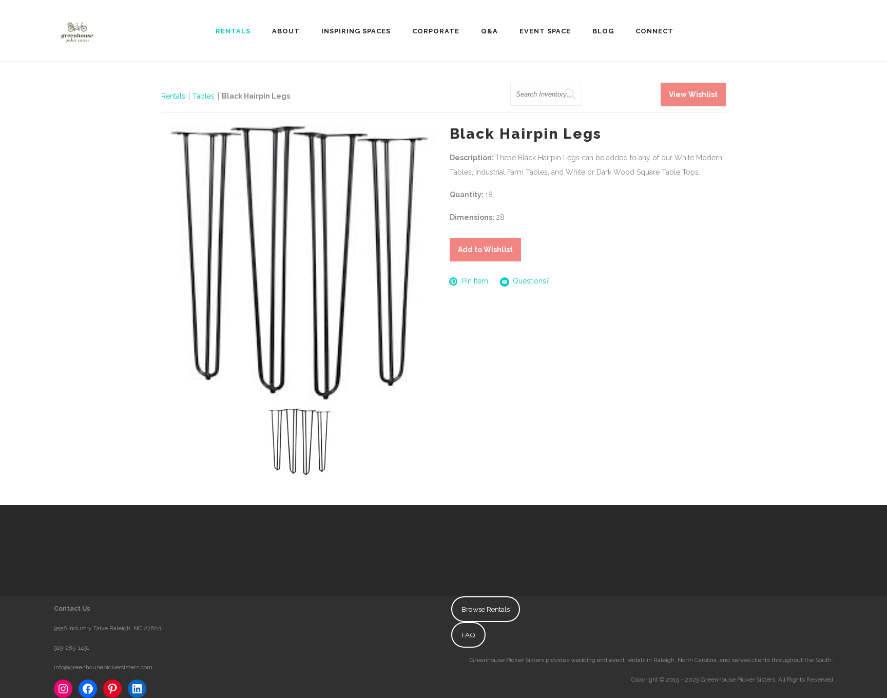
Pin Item (475, 281)
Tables (203, 96)
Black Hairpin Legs (256, 96)
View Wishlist (693, 94)
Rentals (173, 96)
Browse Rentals (485, 609)
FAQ (468, 635)
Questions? (531, 281)
